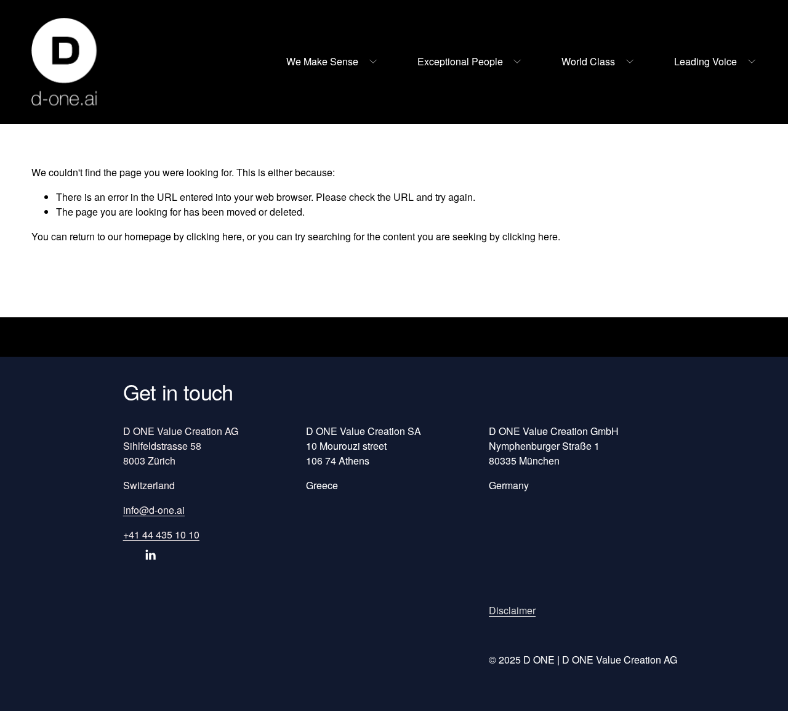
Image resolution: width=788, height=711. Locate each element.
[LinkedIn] (150, 555)
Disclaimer (512, 610)
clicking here (214, 236)
